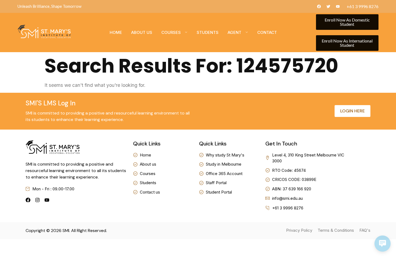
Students (207, 32)
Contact (267, 32)
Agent (234, 32)
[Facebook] (28, 200)
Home (116, 32)
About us (141, 32)
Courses (171, 32)
